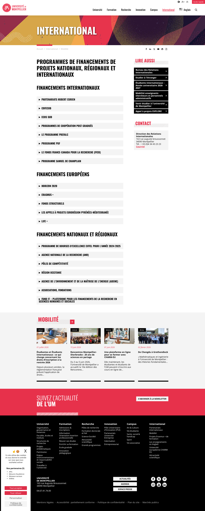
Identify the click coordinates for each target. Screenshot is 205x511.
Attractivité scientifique (87, 440)
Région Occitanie (51, 272)
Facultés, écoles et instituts (45, 436)
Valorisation (109, 441)
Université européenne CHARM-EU (158, 449)
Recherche (126, 10)
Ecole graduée (65, 447)
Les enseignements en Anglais (158, 443)
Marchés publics (150, 502)
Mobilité (56, 320)
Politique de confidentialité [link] (15, 504)
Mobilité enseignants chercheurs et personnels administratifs (149, 96)
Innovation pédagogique (65, 451)
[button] (158, 49)
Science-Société (89, 436)
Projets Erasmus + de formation (158, 437)
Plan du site (133, 502)
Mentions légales (45, 502)
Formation (111, 10)
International (168, 10)
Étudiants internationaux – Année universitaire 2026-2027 (150, 85)
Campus (154, 10)
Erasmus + (48, 195)
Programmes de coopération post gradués (67, 126)
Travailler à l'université (42, 466)
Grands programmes (91, 445)
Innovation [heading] (110, 424)
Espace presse (125, 489)
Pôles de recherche (90, 427)
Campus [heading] (131, 424)
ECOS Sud (47, 117)
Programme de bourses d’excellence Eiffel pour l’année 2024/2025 (81, 246)
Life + (45, 221)
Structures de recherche (43, 442)
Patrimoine (42, 452)
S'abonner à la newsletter (152, 399)
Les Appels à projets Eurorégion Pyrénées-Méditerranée (75, 212)
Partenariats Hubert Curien (58, 99)
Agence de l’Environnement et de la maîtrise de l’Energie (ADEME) (80, 281)
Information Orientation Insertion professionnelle (68, 435)
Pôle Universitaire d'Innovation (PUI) (112, 428)
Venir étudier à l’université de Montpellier (150, 105)
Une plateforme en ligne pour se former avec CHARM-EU (117, 355)
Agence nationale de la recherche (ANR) (65, 255)
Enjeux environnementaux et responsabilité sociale (45, 458)
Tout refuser (15, 493)
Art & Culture (133, 427)
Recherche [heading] (88, 424)
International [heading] (157, 424)
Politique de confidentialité (111, 502)
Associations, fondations (56, 290)
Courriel (140, 146)
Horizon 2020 (49, 186)
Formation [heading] (65, 424)
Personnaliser (16, 498)
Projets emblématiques (44, 447)
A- (187, 1)
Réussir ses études (67, 441)
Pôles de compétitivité (55, 263)
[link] (146, 49)
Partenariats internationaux (156, 428)
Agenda (125, 484)
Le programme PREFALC (55, 134)
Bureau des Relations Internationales (147, 71)
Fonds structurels (53, 203)
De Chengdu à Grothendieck (153, 352)
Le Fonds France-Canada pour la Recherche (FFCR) (71, 152)
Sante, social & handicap (133, 435)
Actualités (125, 478)
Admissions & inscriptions (65, 428)
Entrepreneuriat (111, 444)
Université (97, 10)
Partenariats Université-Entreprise (109, 435)
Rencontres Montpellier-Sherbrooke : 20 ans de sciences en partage (83, 355)
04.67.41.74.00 (44, 490)
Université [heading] (43, 424)
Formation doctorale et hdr (91, 432)
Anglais (187, 10)
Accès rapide (198, 2)
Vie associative (133, 443)
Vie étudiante (133, 431)
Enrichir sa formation (68, 444)
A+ (183, 1)
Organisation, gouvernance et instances (44, 430)
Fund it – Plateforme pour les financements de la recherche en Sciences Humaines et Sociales (78, 300)
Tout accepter (16, 488)
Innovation (140, 10)
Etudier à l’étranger (146, 77)
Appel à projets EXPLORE (149, 111)
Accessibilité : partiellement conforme (76, 502)
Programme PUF (51, 143)
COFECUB (46, 108)
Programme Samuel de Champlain (61, 161)
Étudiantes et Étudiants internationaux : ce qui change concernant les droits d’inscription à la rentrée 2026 (49, 357)
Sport (129, 439)
